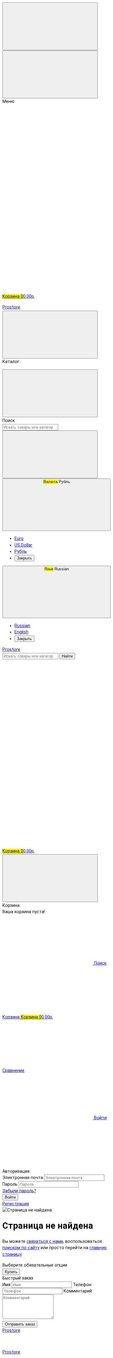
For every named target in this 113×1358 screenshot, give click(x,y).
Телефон (82, 1284)
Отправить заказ (20, 1324)
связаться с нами (45, 1241)
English (21, 632)
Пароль (9, 1184)
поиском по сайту (20, 1247)
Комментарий (78, 1291)
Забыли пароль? (19, 1190)
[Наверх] (47, 1164)
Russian (56, 569)
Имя (6, 1284)
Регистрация (15, 1203)
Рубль (56, 481)
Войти (10, 1197)
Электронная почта (22, 1177)
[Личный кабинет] (47, 703)
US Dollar (23, 545)
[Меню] (50, 26)
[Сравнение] (47, 750)
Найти (67, 656)
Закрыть (24, 558)
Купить (11, 1272)
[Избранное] (47, 797)
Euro (19, 538)
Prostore (11, 307)
